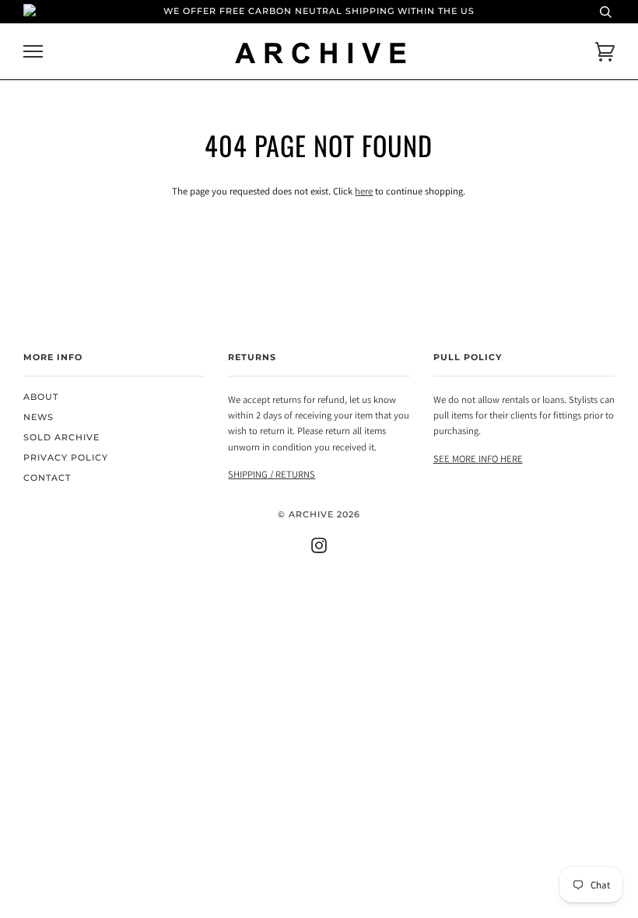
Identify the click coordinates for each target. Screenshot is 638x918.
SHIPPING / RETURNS (271, 474)
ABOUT (40, 397)
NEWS (38, 417)
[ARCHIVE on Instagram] (319, 549)
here (364, 191)
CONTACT (47, 478)
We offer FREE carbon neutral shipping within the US (319, 11)
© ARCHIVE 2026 (319, 515)
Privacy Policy (65, 458)
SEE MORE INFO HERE (478, 458)
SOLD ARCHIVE (61, 438)
